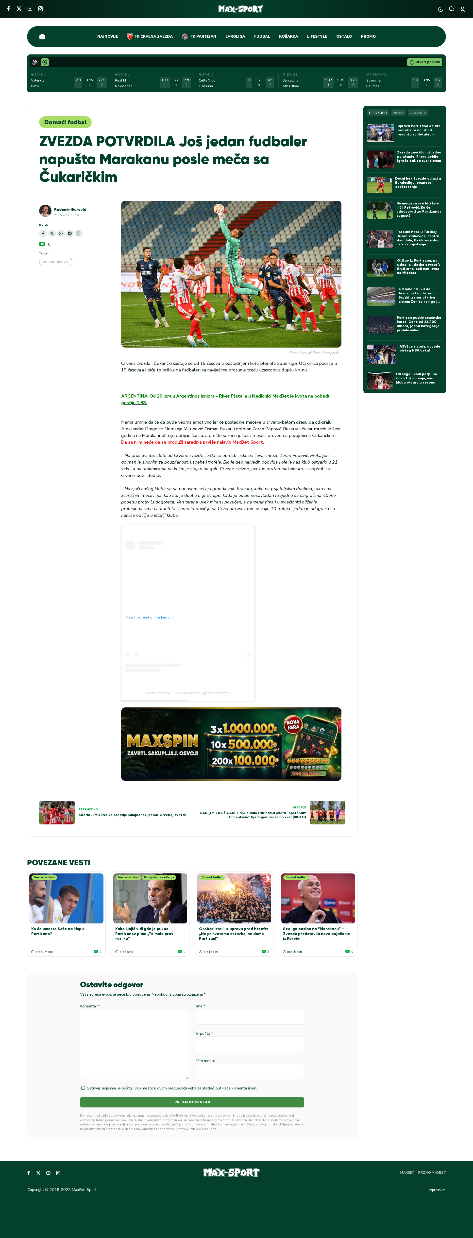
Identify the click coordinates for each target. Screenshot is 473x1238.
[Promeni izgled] (440, 9)
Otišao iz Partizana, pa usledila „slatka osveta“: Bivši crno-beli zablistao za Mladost (418, 266)
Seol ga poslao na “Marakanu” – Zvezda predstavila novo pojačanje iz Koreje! (316, 933)
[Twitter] (19, 8)
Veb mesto (205, 1061)
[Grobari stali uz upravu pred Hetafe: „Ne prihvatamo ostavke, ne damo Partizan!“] (234, 898)
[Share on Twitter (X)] (52, 233)
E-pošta (204, 1033)
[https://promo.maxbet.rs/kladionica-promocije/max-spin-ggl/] (231, 744)
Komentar (90, 1006)
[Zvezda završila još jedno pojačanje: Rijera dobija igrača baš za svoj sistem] (380, 159)
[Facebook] (8, 8)
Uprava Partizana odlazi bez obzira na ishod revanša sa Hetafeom (419, 130)
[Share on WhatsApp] (61, 233)
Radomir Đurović (70, 209)
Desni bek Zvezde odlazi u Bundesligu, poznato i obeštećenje (418, 182)
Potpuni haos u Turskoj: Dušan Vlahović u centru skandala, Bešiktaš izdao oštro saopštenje (417, 238)
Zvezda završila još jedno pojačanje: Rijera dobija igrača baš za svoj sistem (419, 156)
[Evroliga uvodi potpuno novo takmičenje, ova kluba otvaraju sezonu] (380, 380)
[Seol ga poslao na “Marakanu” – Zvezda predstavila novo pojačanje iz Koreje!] (318, 898)
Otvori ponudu (427, 62)
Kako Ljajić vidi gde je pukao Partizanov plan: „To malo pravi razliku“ (144, 933)
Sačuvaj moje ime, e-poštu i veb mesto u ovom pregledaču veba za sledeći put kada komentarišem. (172, 1088)
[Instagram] (40, 8)
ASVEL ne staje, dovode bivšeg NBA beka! (420, 348)
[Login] (463, 9)
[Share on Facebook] (43, 233)
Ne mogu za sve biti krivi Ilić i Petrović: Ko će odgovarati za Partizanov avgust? (418, 209)
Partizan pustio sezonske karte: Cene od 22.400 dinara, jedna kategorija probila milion (419, 324)
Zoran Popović (55, 262)
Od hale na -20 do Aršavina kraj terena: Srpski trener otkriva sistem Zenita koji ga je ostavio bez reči (419, 297)
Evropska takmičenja (159, 877)
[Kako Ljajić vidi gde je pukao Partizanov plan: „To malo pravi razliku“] (150, 898)
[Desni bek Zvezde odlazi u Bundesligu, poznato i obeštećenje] (379, 185)
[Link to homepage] (241, 9)
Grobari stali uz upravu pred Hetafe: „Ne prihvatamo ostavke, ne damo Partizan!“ (233, 933)
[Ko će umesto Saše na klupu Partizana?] (66, 898)
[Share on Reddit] (70, 233)
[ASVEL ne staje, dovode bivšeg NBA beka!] (382, 354)
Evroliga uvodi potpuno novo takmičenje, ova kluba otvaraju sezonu (416, 378)
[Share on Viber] (79, 233)
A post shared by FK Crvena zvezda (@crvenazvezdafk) (188, 693)
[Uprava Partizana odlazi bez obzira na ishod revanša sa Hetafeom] (380, 133)
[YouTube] (30, 8)
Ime (200, 1006)
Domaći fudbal (65, 122)
